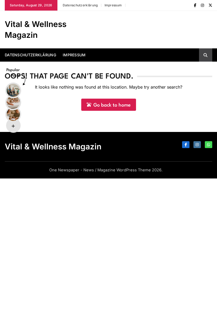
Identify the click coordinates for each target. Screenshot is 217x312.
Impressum (113, 5)
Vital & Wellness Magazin (53, 146)
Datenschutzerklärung (80, 5)
